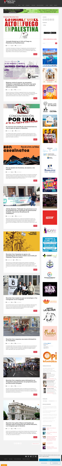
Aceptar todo (50, 459)
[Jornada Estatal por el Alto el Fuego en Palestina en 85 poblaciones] (21, 28)
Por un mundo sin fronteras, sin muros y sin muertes (20, 168)
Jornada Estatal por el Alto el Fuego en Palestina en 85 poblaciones (19, 42)
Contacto (55, 5)
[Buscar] (56, 43)
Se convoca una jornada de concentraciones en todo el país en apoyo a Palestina (21, 127)
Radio (19, 5)
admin (13, 45)
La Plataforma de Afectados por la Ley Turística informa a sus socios (49, 421)
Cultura (47, 5)
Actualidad (27, 5)
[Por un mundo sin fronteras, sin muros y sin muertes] (21, 155)
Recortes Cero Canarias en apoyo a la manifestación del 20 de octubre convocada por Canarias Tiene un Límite (21, 255)
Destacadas (33, 5)
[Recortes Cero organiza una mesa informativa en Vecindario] (21, 326)
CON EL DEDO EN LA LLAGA (50, 39)
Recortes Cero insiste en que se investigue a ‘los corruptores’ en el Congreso (21, 298)
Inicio (23, 5)
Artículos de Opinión (40, 5)
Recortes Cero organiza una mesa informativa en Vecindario (21, 339)
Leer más (35, 54)
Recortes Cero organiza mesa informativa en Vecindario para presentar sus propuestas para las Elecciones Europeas (21, 381)
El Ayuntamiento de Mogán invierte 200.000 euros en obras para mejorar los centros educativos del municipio (49, 411)
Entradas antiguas (36, 443)
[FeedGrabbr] (50, 393)
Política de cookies (45, 456)
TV (16, 5)
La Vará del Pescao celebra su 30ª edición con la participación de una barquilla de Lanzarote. (50, 415)
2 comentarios (18, 130)
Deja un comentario (19, 45)
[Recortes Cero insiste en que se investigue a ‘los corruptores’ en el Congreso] (21, 285)
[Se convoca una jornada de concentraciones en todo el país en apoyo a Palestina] (21, 114)
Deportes (51, 5)
